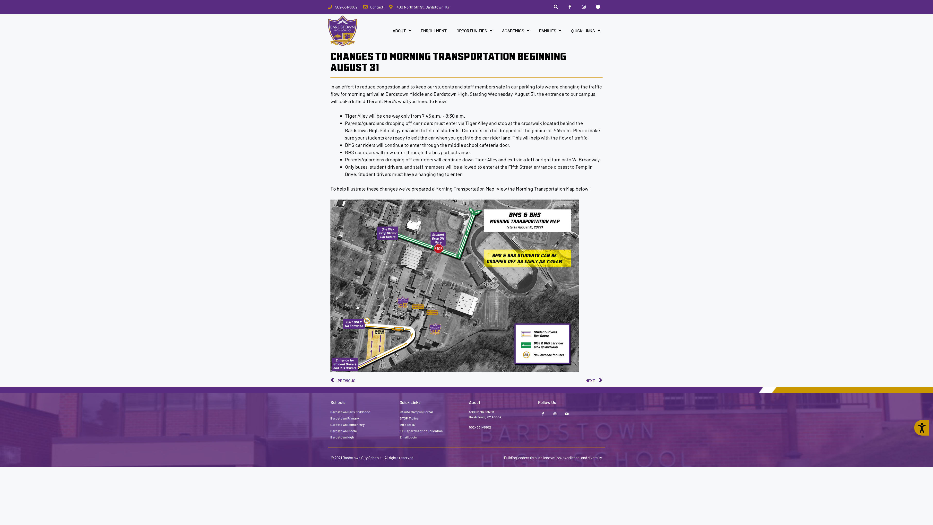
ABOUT (399, 30)
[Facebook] (570, 7)
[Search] (556, 7)
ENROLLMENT (434, 30)
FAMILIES (547, 30)
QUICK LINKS (583, 30)
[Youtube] (566, 414)
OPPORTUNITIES (472, 30)
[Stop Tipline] (598, 7)
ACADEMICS (513, 30)
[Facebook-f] (543, 414)
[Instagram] (584, 7)
